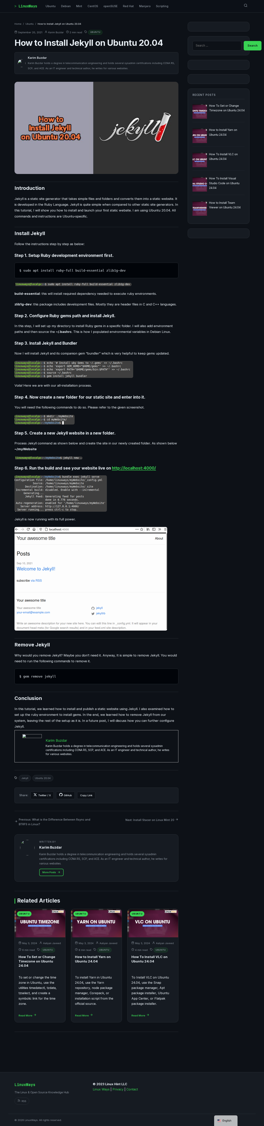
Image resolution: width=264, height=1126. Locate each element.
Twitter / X (44, 795)
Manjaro (145, 6)
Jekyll (24, 778)
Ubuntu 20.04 (43, 778)
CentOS (93, 6)
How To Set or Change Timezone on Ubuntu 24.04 (37, 961)
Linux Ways (101, 1089)
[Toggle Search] (246, 6)
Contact (132, 1089)
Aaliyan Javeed (52, 943)
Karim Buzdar (56, 32)
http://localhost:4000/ (134, 468)
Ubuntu (51, 6)
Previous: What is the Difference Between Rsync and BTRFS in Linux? (54, 822)
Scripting (162, 6)
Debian (66, 6)
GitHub (68, 795)
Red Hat (128, 6)
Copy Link (86, 795)
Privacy (117, 1089)
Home (17, 23)
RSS (24, 1101)
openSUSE (110, 6)
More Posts (49, 872)
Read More (25, 1015)
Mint (79, 6)
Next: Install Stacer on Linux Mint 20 (149, 820)
